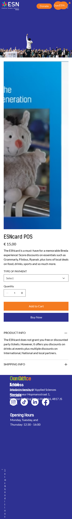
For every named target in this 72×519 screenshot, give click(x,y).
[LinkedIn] (35, 402)
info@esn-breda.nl (21, 389)
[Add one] (22, 293)
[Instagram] (13, 402)
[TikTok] (24, 402)
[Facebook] (45, 402)
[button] (70, 2)
